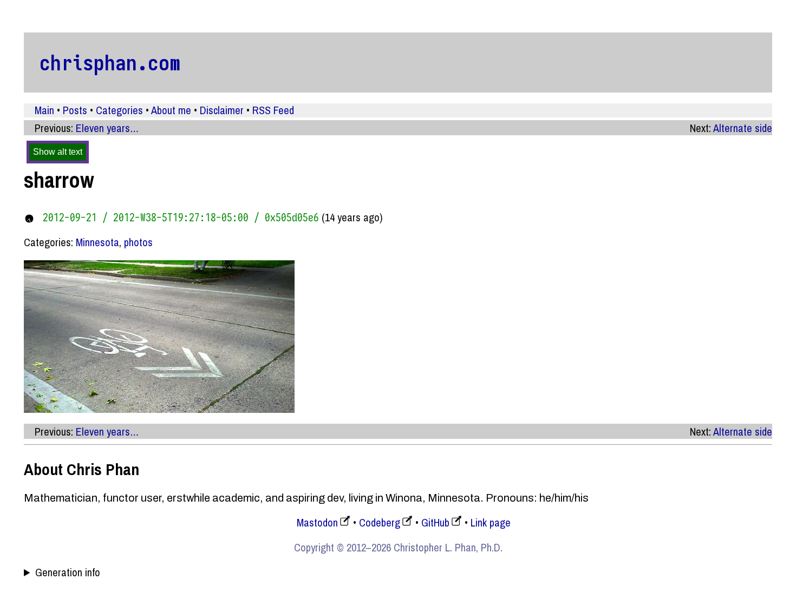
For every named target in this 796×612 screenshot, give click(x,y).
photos (138, 242)
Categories (119, 110)
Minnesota (97, 242)
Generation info (67, 572)
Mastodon (317, 522)
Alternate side (742, 128)
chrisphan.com (110, 62)
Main (44, 110)
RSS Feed (273, 110)
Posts (75, 110)
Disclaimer (222, 110)
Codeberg (379, 522)
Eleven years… (107, 128)
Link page (491, 522)
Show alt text (57, 151)
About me (171, 110)
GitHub (435, 522)
